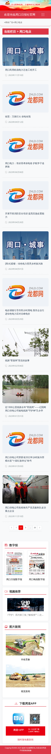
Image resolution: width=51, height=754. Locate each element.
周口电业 (18, 22)
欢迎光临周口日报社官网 (19, 14)
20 (35, 527)
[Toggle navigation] (43, 14)
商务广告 (9, 22)
